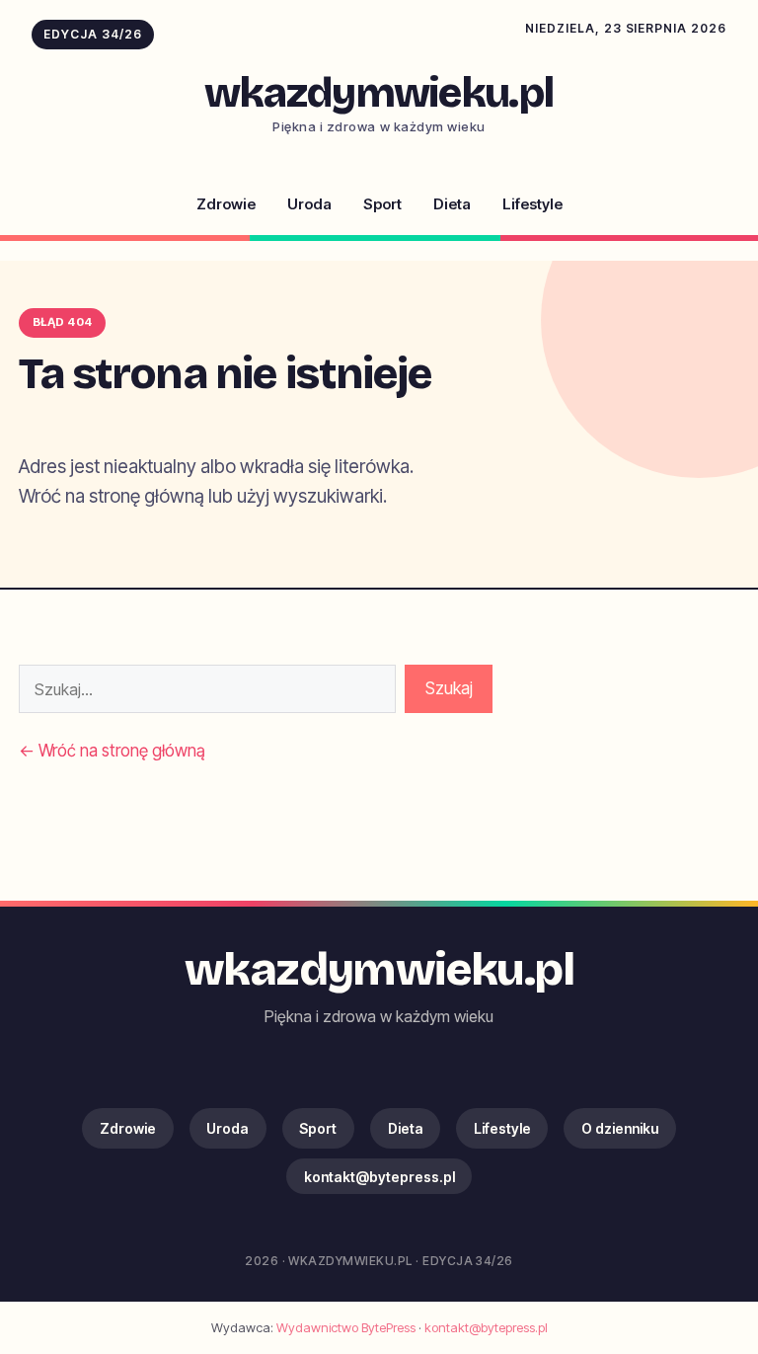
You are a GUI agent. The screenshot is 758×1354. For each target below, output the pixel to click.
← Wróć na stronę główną (112, 750)
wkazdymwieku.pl (379, 92)
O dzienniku (619, 1128)
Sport (382, 204)
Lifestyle (532, 204)
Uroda (309, 204)
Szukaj (449, 688)
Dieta (452, 204)
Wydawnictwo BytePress (346, 1327)
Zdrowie (226, 204)
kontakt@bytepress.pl (379, 1176)
